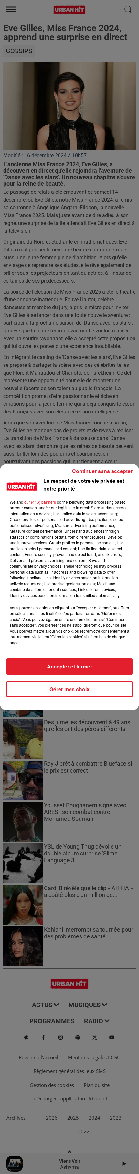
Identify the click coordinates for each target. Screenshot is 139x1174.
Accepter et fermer (69, 666)
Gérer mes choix (69, 689)
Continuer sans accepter (102, 471)
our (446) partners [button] (40, 502)
